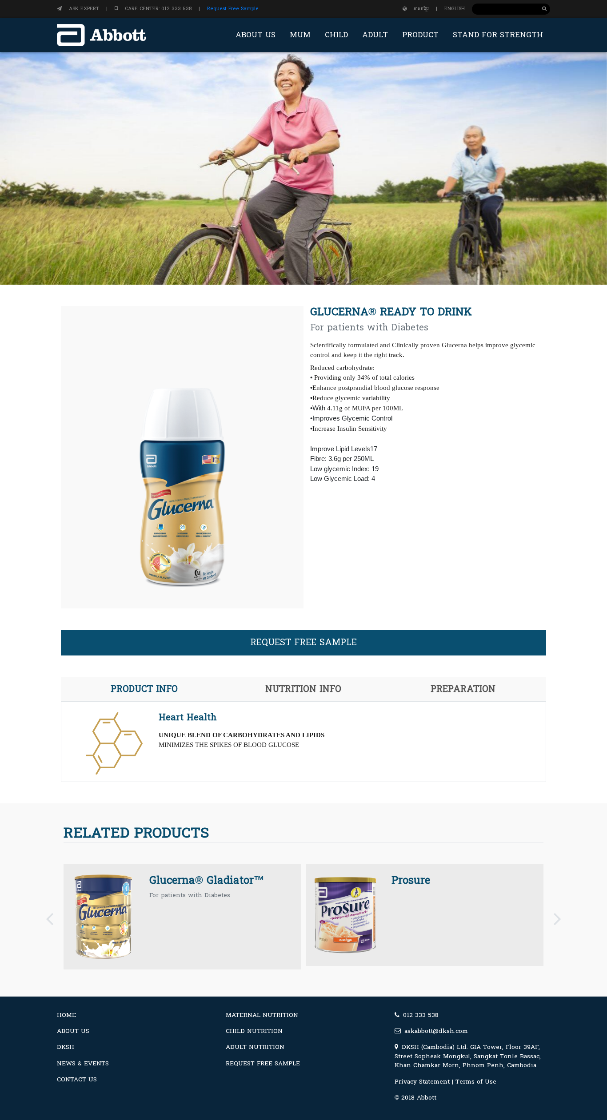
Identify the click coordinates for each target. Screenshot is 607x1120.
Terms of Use (475, 1081)
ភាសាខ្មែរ (421, 8)
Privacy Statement (422, 1081)
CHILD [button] (336, 35)
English (454, 8)
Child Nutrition (254, 1031)
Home (66, 1015)
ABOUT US (73, 1031)
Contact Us (77, 1079)
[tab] (144, 689)
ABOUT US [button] (256, 35)
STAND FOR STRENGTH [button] (498, 35)
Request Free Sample (233, 8)
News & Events (83, 1063)
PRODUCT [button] (420, 35)
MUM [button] (300, 35)
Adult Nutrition (255, 1046)
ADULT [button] (375, 35)
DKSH (65, 1046)
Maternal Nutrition (262, 1015)
